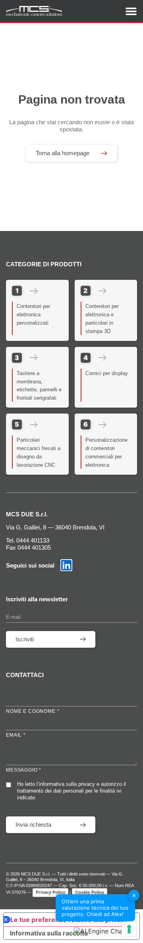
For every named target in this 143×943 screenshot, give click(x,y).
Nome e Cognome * (32, 711)
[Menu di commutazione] (131, 11)
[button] (104, 931)
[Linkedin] (66, 565)
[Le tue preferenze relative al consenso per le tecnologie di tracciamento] (129, 929)
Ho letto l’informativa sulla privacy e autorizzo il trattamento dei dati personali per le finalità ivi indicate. (71, 791)
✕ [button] (134, 895)
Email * (16, 735)
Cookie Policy (89, 892)
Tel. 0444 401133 (27, 540)
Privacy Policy (50, 892)
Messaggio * (23, 770)
